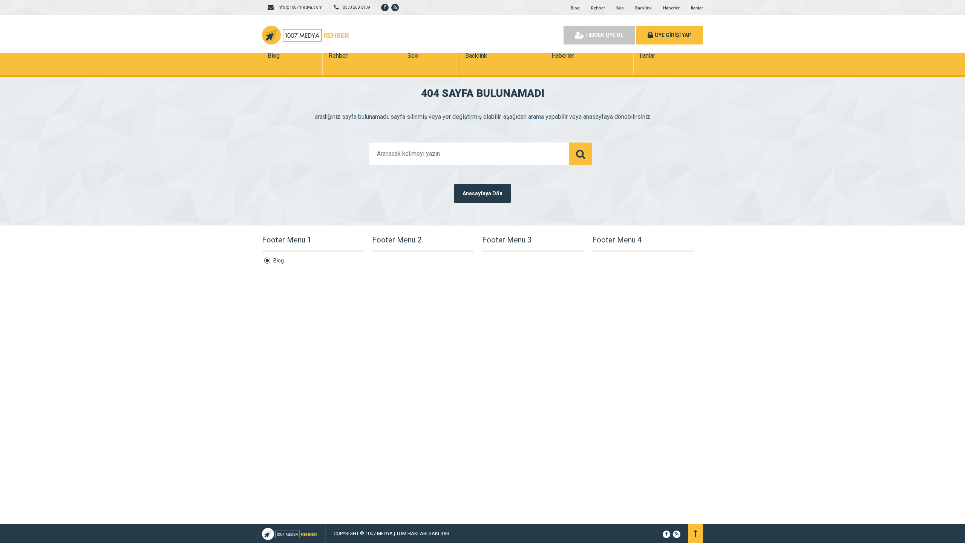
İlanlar (697, 8)
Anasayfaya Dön (482, 193)
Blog (575, 8)
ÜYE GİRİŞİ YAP (673, 35)
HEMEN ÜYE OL (604, 35)
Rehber (598, 8)
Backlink (643, 8)
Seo (620, 8)
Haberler (671, 8)
